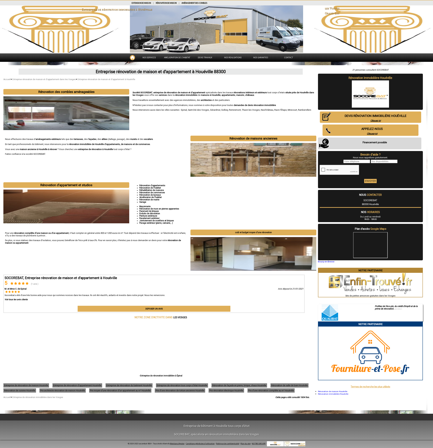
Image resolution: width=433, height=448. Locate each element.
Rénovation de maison (166, 2)
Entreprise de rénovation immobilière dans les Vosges (37, 397)
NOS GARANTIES (260, 57)
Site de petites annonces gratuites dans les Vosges (370, 295)
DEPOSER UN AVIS (154, 308)
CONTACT (288, 57)
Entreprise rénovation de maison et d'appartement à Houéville (106, 79)
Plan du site (245, 443)
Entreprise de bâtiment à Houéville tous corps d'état (217, 426)
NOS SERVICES (149, 57)
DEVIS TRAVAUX (205, 57)
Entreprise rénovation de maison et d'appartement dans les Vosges (44, 79)
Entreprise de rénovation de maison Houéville (26, 385)
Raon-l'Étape (280, 110)
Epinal (184, 110)
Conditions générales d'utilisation (200, 443)
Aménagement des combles (194, 2)
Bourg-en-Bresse (326, 261)
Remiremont (235, 110)
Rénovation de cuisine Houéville (19, 390)
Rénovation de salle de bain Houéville (289, 385)
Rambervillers (304, 110)
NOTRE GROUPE (259, 443)
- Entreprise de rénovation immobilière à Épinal (160, 376)
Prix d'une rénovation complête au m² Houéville (271, 390)
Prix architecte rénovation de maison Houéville (62, 390)
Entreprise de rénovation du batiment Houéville (129, 385)
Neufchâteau (267, 110)
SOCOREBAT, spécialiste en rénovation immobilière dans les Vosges (216, 434)
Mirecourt (292, 110)
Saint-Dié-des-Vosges (198, 110)
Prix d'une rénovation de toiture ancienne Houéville (180, 390)
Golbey (224, 110)
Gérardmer (215, 110)
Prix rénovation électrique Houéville (226, 390)
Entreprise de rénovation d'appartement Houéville (77, 385)
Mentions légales (177, 443)
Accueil (6, 79)
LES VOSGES (180, 317)
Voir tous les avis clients (16, 299)
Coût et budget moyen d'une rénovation (253, 232)
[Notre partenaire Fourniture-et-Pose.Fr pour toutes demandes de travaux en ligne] (370, 378)
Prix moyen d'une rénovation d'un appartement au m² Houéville (120, 390)
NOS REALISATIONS (233, 57)
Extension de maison (141, 2)
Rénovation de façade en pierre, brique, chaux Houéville (239, 385)
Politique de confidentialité (227, 443)
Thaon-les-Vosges (251, 110)
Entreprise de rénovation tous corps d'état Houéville (182, 385)
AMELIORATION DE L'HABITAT (177, 57)
